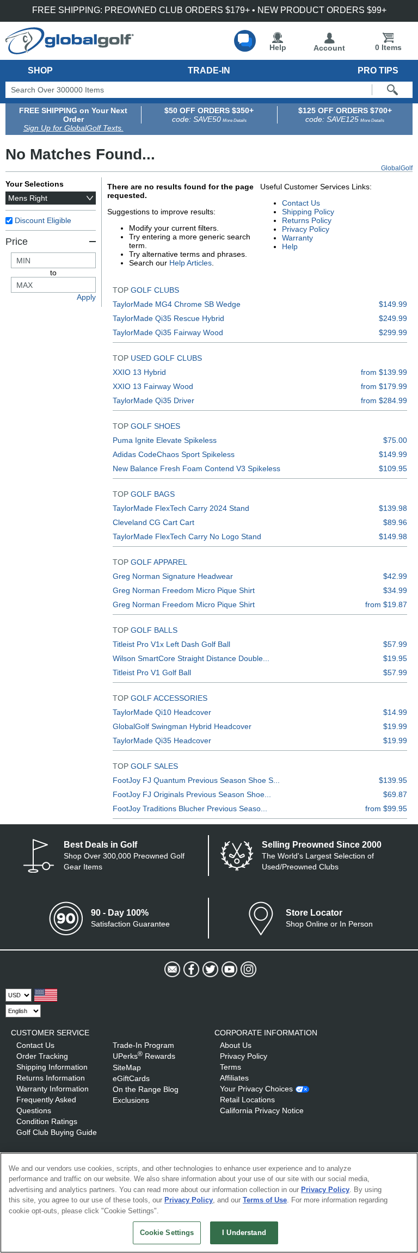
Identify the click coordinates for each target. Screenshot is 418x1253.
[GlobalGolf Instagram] (247, 969)
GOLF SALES (154, 766)
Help (277, 47)
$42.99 (395, 576)
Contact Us (301, 203)
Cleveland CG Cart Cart (153, 522)
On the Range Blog (146, 1089)
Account (329, 48)
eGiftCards (131, 1078)
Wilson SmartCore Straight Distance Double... (191, 658)
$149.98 (393, 536)
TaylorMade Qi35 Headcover (162, 740)
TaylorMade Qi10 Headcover (162, 712)
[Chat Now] (245, 41)
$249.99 (393, 318)
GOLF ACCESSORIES (169, 698)
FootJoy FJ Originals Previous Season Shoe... (192, 794)
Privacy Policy (305, 229)
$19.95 (395, 658)
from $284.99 (384, 400)
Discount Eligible (43, 220)
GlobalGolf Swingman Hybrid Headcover (182, 726)
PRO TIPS (378, 70)
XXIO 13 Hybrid (139, 372)
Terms (230, 1067)
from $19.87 (386, 604)
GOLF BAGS (153, 494)
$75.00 (395, 440)
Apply (86, 297)
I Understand (244, 1233)
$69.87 (395, 794)
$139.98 (393, 508)
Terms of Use (265, 1200)
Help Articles (190, 262)
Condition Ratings (46, 1121)
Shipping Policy (308, 211)
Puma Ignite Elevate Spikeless (165, 440)
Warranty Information (52, 1088)
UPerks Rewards (144, 1056)
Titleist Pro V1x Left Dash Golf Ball (171, 644)
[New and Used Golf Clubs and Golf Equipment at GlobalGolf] (69, 50)
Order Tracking (42, 1056)
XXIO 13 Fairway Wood (153, 386)
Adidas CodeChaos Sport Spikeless (174, 454)
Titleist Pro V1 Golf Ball (152, 672)
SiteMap (127, 1067)
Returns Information (50, 1077)
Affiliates (234, 1077)
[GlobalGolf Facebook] (190, 969)
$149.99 (393, 304)
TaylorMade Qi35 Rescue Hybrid (168, 318)
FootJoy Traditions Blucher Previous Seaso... (190, 808)
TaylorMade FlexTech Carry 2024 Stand (181, 508)
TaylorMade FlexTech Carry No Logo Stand (187, 536)
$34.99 (395, 590)
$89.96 (395, 522)
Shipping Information (52, 1067)
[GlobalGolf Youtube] (228, 969)
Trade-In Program (143, 1045)
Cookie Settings (167, 1233)
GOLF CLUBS (155, 290)
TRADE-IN (209, 70)
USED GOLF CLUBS (166, 358)
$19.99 (395, 726)
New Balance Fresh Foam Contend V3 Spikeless (196, 468)
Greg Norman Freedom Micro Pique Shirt (184, 590)
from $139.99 (384, 372)
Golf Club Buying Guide (56, 1132)
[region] (209, 1202)
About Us (235, 1045)
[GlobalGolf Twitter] (209, 969)
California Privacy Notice (262, 1110)
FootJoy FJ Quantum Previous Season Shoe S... (196, 780)
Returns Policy (306, 220)
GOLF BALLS (154, 630)
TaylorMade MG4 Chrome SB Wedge (177, 304)
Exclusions (131, 1100)
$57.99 (395, 644)
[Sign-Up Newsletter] (171, 969)
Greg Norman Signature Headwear (173, 576)
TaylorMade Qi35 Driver (153, 400)
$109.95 (393, 468)
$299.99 (393, 332)
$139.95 (393, 780)
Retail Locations (247, 1099)
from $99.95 (386, 808)
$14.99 (395, 712)
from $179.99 (384, 386)
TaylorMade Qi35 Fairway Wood (168, 332)
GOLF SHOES (155, 426)
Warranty (297, 237)
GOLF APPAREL (159, 562)
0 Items (388, 47)
